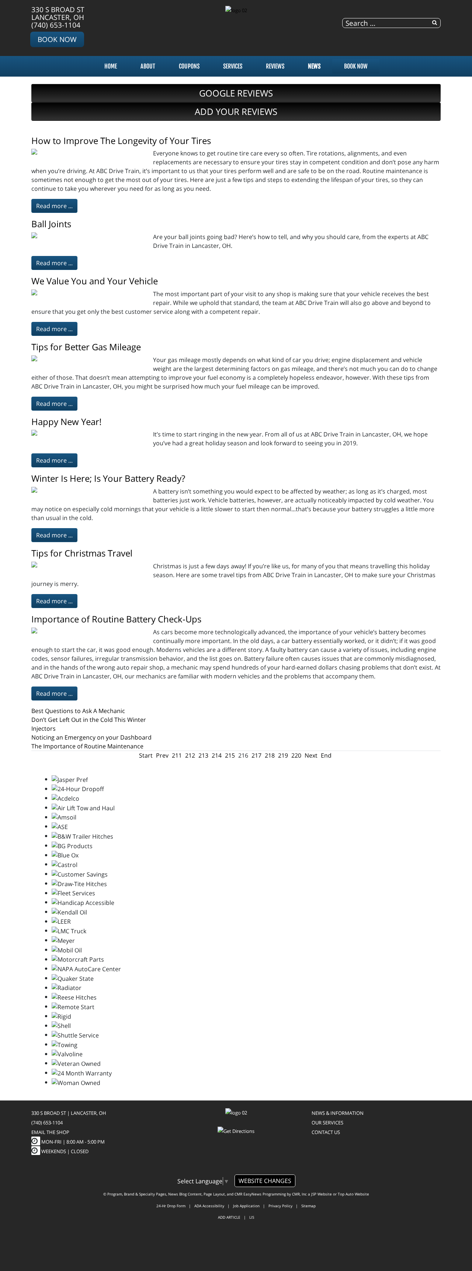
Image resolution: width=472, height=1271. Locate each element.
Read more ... (54, 206)
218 (270, 755)
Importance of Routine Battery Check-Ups (116, 619)
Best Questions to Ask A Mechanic (78, 711)
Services (232, 66)
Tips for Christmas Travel (81, 553)
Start (146, 755)
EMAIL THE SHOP (50, 1132)
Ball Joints (51, 224)
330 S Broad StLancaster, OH (57, 13)
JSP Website (321, 1194)
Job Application (246, 1205)
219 (283, 755)
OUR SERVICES (327, 1122)
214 (217, 755)
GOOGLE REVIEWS (236, 93)
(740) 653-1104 (55, 25)
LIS (251, 1217)
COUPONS (189, 66)
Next (311, 755)
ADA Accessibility (209, 1205)
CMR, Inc (299, 1194)
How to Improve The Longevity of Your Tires (121, 140)
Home (110, 66)
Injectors (43, 728)
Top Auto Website (353, 1194)
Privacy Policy (280, 1205)
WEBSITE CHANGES (265, 1181)
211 (177, 755)
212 (190, 755)
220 (296, 755)
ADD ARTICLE (229, 1217)
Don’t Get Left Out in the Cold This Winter (88, 720)
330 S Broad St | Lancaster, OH (68, 1113)
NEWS (314, 66)
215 (230, 755)
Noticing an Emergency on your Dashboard (91, 737)
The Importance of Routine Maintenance (87, 746)
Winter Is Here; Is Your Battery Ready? (108, 478)
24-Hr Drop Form (170, 1205)
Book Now (57, 39)
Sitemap (308, 1205)
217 (256, 755)
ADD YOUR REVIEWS (236, 111)
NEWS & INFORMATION (338, 1113)
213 (203, 755)
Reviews (275, 66)
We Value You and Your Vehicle (94, 281)
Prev (162, 755)
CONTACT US (326, 1132)
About (147, 66)
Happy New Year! (66, 421)
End (326, 755)
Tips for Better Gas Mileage (86, 347)
